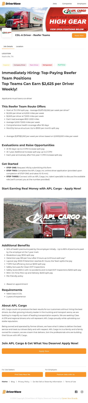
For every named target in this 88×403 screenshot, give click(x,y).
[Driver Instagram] (82, 392)
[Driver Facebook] (76, 392)
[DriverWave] (12, 393)
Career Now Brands (69, 398)
